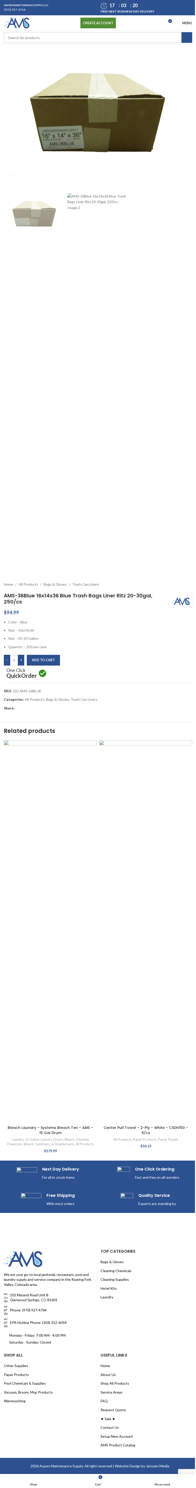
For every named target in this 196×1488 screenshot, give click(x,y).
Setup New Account (115, 1105)
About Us (106, 1044)
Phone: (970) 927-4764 (28, 979)
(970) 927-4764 (14, 9)
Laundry (16, 499)
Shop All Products (113, 1053)
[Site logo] (16, 22)
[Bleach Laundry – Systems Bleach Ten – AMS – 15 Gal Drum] (49, 448)
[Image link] (23, 928)
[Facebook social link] (18, 382)
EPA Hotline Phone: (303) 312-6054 (38, 992)
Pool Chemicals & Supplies (25, 1053)
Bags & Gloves (55, 258)
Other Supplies (16, 1035)
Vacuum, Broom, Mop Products (28, 1061)
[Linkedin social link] (36, 382)
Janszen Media (155, 1135)
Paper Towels (165, 813)
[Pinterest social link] (30, 382)
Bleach (69, 499)
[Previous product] (173, 258)
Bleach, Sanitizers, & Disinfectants (55, 504)
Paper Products (142, 813)
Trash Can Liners (85, 258)
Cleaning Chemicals (114, 940)
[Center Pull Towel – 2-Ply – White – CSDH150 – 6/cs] (143, 605)
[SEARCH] (183, 37)
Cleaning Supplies (113, 949)
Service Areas (110, 1061)
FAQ (102, 1070)
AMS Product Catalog (116, 1114)
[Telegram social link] (42, 382)
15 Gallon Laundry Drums (43, 499)
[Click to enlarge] (13, 178)
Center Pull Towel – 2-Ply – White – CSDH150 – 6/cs (143, 804)
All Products (28, 258)
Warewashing (15, 1070)
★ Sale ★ (106, 1088)
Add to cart (43, 334)
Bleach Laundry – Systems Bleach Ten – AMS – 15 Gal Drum (49, 490)
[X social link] (24, 382)
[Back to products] (179, 258)
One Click (21, 348)
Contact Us (108, 1097)
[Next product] (185, 258)
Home (8, 258)
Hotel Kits (107, 957)
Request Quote (111, 1079)
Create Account (96, 23)
